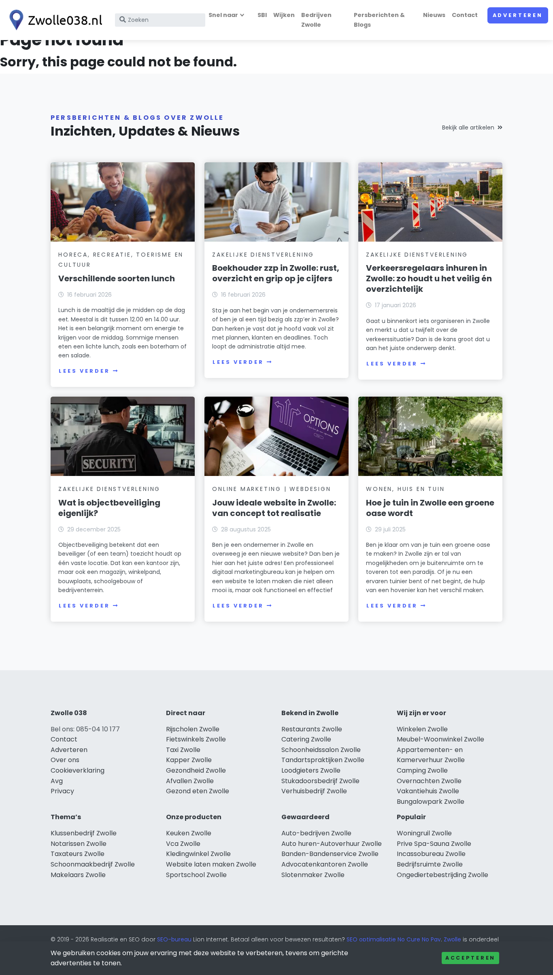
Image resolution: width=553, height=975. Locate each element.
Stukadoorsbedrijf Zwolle (320, 781)
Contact (465, 15)
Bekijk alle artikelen (468, 127)
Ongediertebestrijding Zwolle (442, 874)
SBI (262, 15)
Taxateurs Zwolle (77, 853)
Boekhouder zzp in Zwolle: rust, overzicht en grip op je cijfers (275, 273)
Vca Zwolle (183, 843)
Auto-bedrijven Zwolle (316, 833)
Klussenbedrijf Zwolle (84, 833)
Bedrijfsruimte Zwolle (430, 864)
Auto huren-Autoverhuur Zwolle (331, 843)
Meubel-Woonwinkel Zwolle (440, 739)
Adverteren (518, 15)
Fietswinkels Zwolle (196, 739)
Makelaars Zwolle (78, 874)
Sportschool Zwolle (196, 874)
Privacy (62, 791)
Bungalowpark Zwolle (430, 801)
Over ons (65, 760)
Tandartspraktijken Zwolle (322, 760)
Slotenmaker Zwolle (313, 874)
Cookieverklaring (77, 770)
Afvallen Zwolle (190, 781)
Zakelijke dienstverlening (263, 255)
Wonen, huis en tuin (405, 489)
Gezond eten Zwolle (197, 791)
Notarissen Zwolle (78, 843)
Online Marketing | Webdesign (271, 489)
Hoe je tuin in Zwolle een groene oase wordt (430, 508)
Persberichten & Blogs (379, 19)
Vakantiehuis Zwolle (428, 791)
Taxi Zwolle (183, 749)
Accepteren (470, 957)
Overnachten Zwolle (429, 781)
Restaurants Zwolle (311, 729)
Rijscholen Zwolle (192, 729)
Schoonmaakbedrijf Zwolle (93, 864)
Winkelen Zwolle (422, 729)
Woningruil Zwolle (424, 833)
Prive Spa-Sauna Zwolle (434, 843)
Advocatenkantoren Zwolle (324, 864)
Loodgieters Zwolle (310, 770)
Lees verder (84, 370)
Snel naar (223, 15)
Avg (57, 781)
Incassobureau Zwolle (431, 853)
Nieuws (434, 15)
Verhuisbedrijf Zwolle (314, 791)
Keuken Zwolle (188, 833)
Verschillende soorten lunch (116, 278)
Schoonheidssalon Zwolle (321, 749)
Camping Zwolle (422, 770)
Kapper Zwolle (189, 760)
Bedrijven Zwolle (316, 19)
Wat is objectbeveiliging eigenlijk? (109, 508)
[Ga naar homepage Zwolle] (53, 20)
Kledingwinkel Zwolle (198, 853)
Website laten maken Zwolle (211, 864)
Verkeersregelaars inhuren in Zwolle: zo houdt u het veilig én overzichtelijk (429, 278)
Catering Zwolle (306, 739)
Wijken (284, 15)
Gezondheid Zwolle (196, 770)
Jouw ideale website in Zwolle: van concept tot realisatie (274, 508)
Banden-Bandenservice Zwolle (330, 853)
